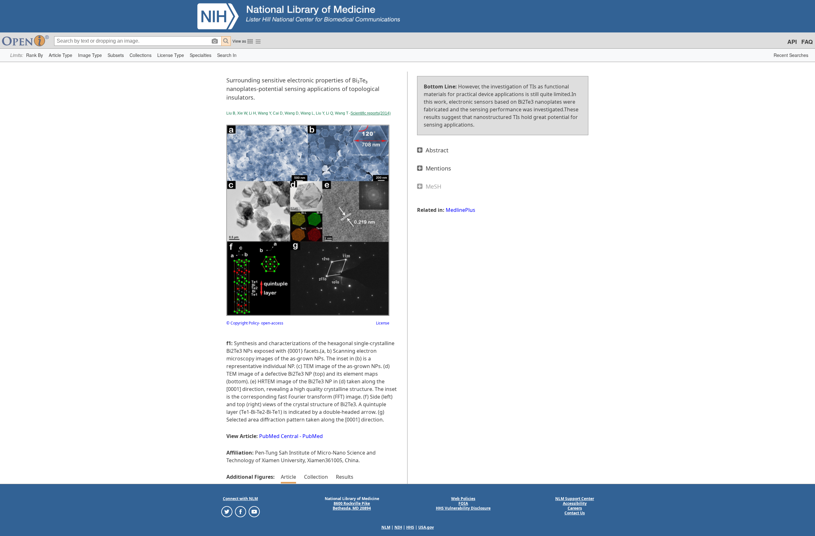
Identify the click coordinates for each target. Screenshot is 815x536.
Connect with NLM (240, 498)
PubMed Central (278, 436)
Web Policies (463, 498)
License (382, 323)
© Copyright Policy (242, 323)
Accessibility (575, 503)
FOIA (463, 503)
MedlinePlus (460, 209)
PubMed (312, 436)
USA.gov (426, 527)
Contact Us (574, 513)
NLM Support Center (574, 498)
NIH (398, 527)
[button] (34, 55)
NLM (385, 527)
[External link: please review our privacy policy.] (226, 511)
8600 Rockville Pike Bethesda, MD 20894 (352, 506)
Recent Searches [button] (791, 55)
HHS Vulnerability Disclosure (463, 508)
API (792, 42)
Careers (575, 508)
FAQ (807, 42)
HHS (410, 527)
